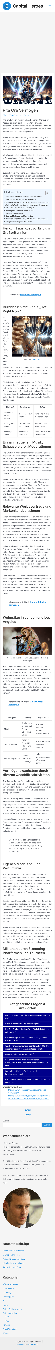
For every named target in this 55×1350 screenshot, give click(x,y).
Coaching (7, 1292)
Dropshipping (8, 1297)
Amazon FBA (8, 1288)
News (5, 1305)
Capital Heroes (28, 6)
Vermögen (36, 359)
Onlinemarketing (10, 1313)
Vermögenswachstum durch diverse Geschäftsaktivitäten (20, 212)
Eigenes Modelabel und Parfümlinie (19, 216)
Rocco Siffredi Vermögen (13, 1251)
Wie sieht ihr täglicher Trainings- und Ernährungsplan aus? (21, 1072)
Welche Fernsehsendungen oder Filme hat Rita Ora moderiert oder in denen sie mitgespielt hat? (27, 1047)
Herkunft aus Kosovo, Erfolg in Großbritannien (23, 197)
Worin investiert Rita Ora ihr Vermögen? (22, 1024)
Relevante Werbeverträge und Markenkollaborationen (27, 205)
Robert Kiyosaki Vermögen (14, 1259)
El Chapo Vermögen (11, 1255)
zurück (28, 1110)
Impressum (20, 1344)
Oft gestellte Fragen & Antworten (19, 222)
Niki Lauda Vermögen (30, 294)
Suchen (6, 1121)
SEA (7, 1317)
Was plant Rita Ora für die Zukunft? (20, 1054)
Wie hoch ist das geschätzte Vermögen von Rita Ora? (25, 1016)
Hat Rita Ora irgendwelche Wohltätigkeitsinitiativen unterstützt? (27, 1030)
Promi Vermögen (11, 115)
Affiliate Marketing (10, 1284)
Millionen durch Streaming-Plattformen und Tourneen (26, 219)
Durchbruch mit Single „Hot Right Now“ (21, 199)
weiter (28, 1115)
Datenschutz (33, 1344)
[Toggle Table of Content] (46, 193)
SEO (7, 1321)
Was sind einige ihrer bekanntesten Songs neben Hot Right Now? (26, 1039)
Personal (6, 1325)
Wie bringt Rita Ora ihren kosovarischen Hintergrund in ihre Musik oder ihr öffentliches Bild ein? (26, 1063)
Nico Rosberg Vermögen (13, 1263)
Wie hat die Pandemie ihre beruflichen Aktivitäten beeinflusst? (26, 1081)
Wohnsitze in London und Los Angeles (20, 208)
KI (4, 1301)
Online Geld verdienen (12, 1309)
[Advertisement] (27, 41)
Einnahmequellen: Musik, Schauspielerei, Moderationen (27, 202)
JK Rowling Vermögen (12, 1267)
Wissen (6, 1333)
